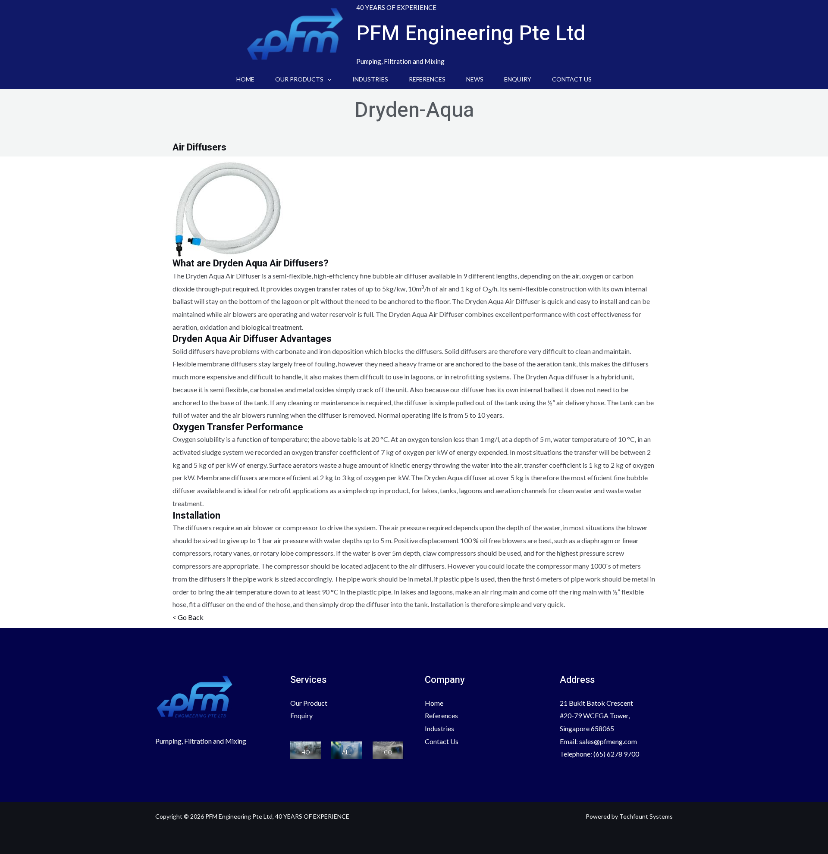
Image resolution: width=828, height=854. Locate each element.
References (427, 79)
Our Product (308, 703)
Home (245, 79)
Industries (370, 79)
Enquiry (517, 79)
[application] (327, 79)
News (474, 79)
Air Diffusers (199, 147)
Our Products (299, 79)
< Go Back (188, 617)
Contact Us (572, 79)
